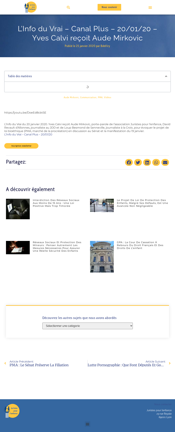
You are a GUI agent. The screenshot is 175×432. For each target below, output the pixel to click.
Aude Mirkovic (71, 97)
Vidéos (107, 97)
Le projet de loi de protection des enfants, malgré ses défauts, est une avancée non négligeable (142, 203)
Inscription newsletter (21, 145)
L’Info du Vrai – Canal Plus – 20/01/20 (28, 134)
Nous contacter (163, 404)
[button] (150, 7)
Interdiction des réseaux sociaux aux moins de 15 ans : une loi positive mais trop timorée (56, 203)
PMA (100, 97)
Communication (88, 97)
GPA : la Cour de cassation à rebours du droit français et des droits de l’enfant (140, 245)
